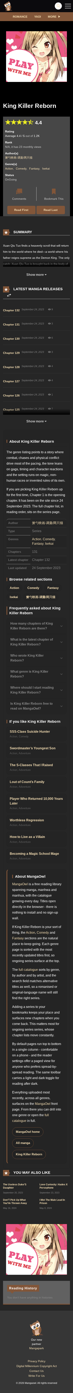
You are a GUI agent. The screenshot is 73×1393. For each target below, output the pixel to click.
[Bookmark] (54, 192)
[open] (68, 6)
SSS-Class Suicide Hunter (30, 731)
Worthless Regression (27, 820)
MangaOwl (20, 884)
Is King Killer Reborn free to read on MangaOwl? (31, 706)
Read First (21, 210)
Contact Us (36, 1371)
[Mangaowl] (8, 6)
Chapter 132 (11, 310)
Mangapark (36, 1348)
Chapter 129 (11, 352)
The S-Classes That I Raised (31, 765)
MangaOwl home (28, 1131)
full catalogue (28, 969)
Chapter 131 (11, 324)
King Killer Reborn (29, 1154)
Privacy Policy (36, 1361)
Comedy (21, 168)
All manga (23, 1143)
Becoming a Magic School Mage (34, 853)
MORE (52, 16)
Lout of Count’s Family (27, 782)
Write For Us (36, 1375)
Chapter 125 (11, 409)
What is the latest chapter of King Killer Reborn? (31, 642)
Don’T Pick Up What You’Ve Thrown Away (15, 1202)
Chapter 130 (11, 338)
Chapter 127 (11, 381)
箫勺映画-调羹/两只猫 (18, 157)
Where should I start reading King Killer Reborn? (32, 690)
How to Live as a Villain (27, 837)
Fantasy (34, 168)
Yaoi (37, 16)
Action (9, 168)
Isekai (46, 168)
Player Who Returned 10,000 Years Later (36, 801)
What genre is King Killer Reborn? (29, 674)
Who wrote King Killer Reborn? (27, 658)
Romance (20, 16)
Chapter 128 (11, 367)
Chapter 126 (11, 395)
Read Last (51, 210)
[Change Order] (9, 295)
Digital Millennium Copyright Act (36, 1366)
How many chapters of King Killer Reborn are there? (31, 626)
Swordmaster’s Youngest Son (33, 748)
